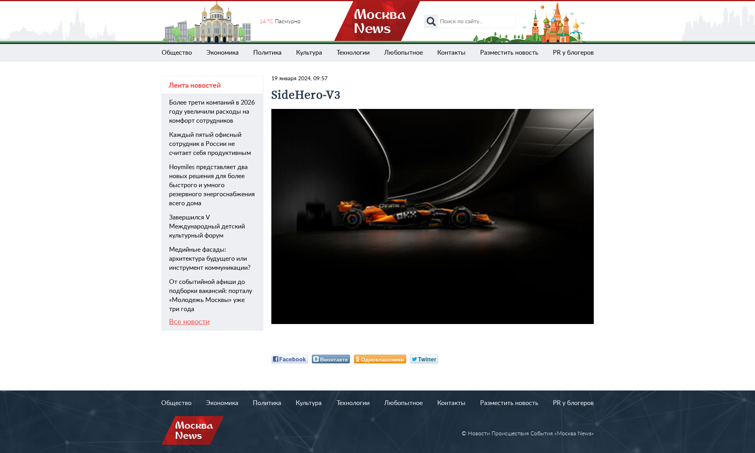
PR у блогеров (573, 53)
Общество (177, 53)
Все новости (189, 322)
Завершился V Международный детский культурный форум (207, 226)
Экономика (222, 53)
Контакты (451, 53)
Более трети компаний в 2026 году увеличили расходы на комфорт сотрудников (212, 111)
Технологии (353, 53)
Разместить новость (509, 53)
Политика (267, 53)
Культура (309, 53)
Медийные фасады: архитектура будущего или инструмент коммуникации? (209, 259)
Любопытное (403, 53)
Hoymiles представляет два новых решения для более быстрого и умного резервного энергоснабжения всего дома (212, 185)
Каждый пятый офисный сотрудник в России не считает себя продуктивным (210, 144)
